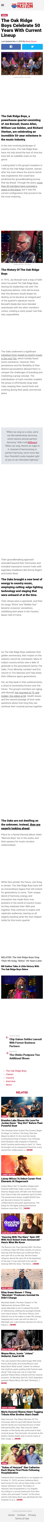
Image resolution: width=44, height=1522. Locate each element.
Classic (9, 1074)
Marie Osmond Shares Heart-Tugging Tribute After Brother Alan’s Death (22, 1413)
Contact (21, 1515)
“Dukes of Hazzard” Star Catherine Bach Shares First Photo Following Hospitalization (20, 1470)
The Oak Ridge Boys (16, 1070)
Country (10, 1077)
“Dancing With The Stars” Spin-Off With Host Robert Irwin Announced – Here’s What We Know (21, 1240)
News (4, 15)
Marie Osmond (8, 1408)
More (30, 1150)
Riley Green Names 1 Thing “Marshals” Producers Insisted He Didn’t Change (20, 1295)
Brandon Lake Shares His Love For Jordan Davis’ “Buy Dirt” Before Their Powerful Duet (22, 1123)
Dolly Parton (8, 1349)
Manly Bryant (31, 41)
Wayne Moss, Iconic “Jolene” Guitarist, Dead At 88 (17, 1355)
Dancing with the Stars (13, 1233)
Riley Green (7, 1288)
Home (11, 1515)
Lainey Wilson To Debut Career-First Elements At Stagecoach (21, 1180)
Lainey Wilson (8, 1175)
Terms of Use (22, 1518)
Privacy (32, 1515)
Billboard (32, 442)
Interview (10, 1081)
